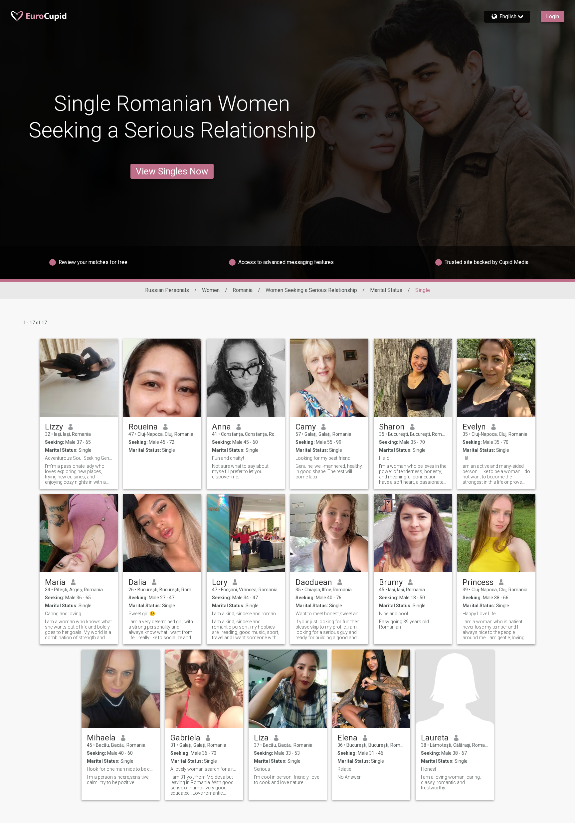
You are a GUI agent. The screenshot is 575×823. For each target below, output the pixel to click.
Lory (219, 582)
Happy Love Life (479, 613)
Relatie (344, 769)
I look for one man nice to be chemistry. (120, 769)
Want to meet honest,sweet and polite (329, 613)
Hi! (465, 458)
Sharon (392, 426)
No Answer (349, 777)
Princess (478, 582)
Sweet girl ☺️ (141, 613)
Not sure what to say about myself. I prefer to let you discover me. (240, 471)
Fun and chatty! (228, 458)
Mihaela (101, 737)
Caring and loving (63, 613)
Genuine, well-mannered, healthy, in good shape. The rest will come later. (329, 471)
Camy (305, 426)
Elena (347, 737)
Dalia (137, 582)
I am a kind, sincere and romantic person (246, 613)
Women (211, 290)
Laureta (435, 737)
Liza (261, 737)
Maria (55, 582)
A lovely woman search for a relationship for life (204, 769)
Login (552, 16)
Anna (221, 426)
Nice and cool (393, 613)
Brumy (391, 582)
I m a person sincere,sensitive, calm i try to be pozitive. (118, 779)
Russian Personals (167, 290)
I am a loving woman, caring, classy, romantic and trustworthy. (451, 782)
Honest (428, 769)
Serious (262, 769)
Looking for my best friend (322, 458)
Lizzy (54, 426)
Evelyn (474, 426)
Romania (243, 290)
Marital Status (386, 290)
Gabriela (185, 737)
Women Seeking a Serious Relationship (311, 290)
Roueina (143, 426)
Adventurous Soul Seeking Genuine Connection (78, 458)
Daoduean (313, 582)
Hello (384, 458)
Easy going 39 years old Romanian (404, 624)
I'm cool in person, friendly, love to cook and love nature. (286, 779)
